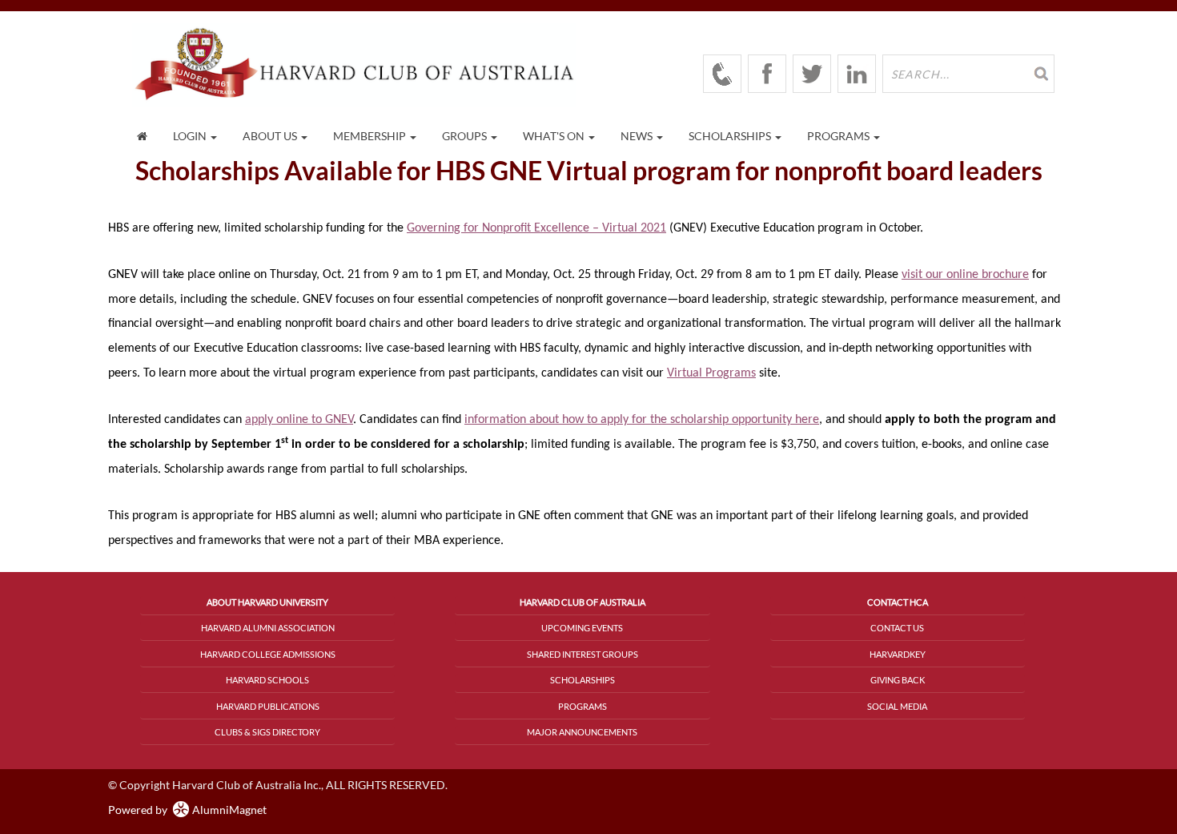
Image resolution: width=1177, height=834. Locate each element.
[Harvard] (722, 73)
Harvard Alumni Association (268, 627)
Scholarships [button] (731, 136)
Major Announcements (582, 732)
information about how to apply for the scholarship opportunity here (641, 419)
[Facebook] (767, 73)
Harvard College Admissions (267, 654)
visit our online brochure (965, 274)
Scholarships (582, 680)
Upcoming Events (582, 627)
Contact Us (897, 627)
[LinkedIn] (857, 73)
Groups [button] (465, 136)
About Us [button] (271, 136)
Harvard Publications (267, 706)
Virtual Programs (711, 373)
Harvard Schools (267, 680)
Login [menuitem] (191, 136)
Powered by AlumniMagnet (187, 809)
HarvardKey (898, 654)
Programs (582, 706)
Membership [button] (370, 136)
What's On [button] (555, 136)
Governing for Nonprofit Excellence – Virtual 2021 (536, 228)
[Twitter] (812, 73)
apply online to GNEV (299, 419)
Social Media (897, 706)
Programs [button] (839, 136)
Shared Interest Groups (582, 654)
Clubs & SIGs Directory (267, 732)
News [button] (638, 136)
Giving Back (897, 680)
